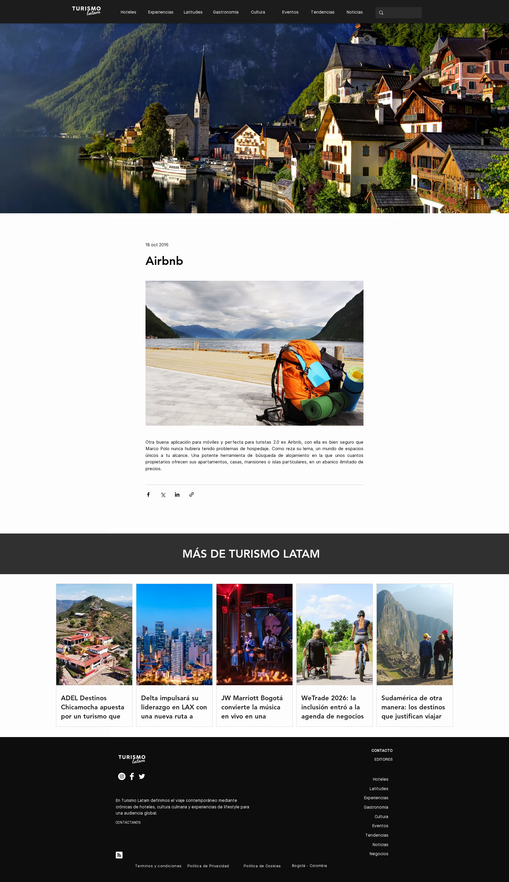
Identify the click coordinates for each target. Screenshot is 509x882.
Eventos (380, 826)
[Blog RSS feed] (119, 855)
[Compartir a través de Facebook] (148, 494)
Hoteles (380, 779)
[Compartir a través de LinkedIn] (177, 494)
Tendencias (376, 835)
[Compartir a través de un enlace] (191, 494)
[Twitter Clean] (142, 776)
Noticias (380, 845)
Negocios (379, 854)
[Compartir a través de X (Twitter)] (163, 494)
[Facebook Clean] (131, 776)
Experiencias (376, 798)
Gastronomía (376, 807)
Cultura (381, 817)
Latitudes (379, 789)
